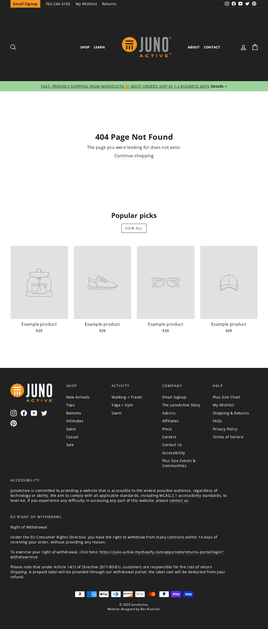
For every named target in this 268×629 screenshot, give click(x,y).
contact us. (179, 500)
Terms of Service (228, 436)
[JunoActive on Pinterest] (13, 423)
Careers (169, 436)
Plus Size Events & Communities (179, 463)
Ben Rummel (150, 609)
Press (167, 428)
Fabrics (169, 413)
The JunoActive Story (181, 404)
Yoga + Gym (122, 404)
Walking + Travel (126, 397)
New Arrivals (78, 397)
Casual (72, 436)
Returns (109, 3)
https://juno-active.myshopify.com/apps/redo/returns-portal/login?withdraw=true (116, 554)
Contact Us (172, 444)
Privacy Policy (225, 428)
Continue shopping (134, 156)
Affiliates (170, 420)
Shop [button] (85, 47)
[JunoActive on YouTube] (34, 413)
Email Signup (174, 397)
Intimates (75, 420)
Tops (70, 404)
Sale (70, 444)
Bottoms (73, 413)
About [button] (194, 47)
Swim (71, 428)
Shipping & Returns (231, 413)
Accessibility (173, 452)
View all (133, 228)
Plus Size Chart (227, 397)
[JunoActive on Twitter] (44, 413)
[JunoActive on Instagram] (13, 413)
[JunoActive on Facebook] (24, 413)
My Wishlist (86, 3)
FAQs (217, 420)
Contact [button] (212, 47)
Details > (218, 86)
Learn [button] (99, 47)
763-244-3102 (58, 3)
